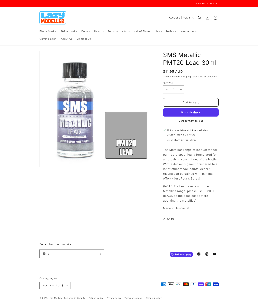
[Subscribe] (100, 254)
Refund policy (96, 298)
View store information (181, 140)
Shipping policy (154, 298)
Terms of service (133, 298)
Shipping (186, 76)
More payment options (191, 121)
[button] (99, 31)
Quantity (168, 82)
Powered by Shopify (74, 298)
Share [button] (171, 218)
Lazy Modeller (56, 298)
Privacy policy (114, 298)
